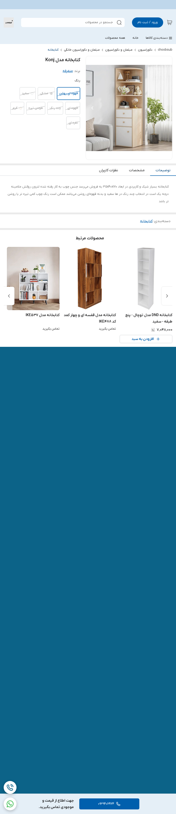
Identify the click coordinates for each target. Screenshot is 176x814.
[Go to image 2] (129, 155)
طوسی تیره (35, 108)
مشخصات (137, 170)
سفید (25, 93)
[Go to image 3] (125, 155)
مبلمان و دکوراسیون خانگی (82, 50)
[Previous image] (92, 108)
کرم (15, 108)
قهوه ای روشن (68, 93)
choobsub (165, 50)
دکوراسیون (145, 50)
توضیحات (163, 170)
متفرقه (68, 71)
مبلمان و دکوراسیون (118, 50)
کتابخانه (53, 50)
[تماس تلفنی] (10, 787)
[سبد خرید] (169, 22)
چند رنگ (55, 108)
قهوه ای (72, 108)
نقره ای (73, 123)
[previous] (167, 296)
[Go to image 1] (134, 155)
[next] (8, 296)
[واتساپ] (10, 803)
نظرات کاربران (108, 170)
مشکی (44, 93)
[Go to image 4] (122, 155)
